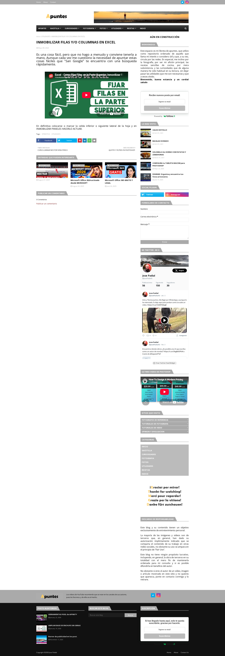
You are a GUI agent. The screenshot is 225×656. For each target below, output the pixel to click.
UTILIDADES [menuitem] (116, 28)
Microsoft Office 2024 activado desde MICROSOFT (85, 181)
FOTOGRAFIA (148, 458)
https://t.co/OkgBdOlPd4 (173, 351)
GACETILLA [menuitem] (54, 28)
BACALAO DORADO (160, 141)
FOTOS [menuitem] (103, 28)
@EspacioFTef (155, 354)
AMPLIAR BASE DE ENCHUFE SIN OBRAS (64, 625)
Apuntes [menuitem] (42, 28)
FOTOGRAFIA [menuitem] (88, 28)
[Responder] (143, 335)
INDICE (145, 473)
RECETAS (146, 470)
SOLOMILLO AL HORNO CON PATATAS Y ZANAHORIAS (169, 153)
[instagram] (187, 2)
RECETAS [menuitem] (130, 28)
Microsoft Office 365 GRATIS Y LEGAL (119, 181)
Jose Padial (148, 275)
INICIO (145, 446)
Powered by (158, 116)
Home (38, 2)
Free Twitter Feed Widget (165, 363)
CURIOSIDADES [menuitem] (71, 28)
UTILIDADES (45, 36)
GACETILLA (147, 450)
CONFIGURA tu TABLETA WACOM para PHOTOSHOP (168, 164)
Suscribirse (164, 108)
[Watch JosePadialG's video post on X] (164, 320)
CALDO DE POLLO (159, 130)
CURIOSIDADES (149, 454)
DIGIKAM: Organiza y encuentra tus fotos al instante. (167, 175)
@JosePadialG (147, 278)
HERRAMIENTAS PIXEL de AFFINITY (62, 614)
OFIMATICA (46, 134)
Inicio (38, 36)
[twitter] (182, 2)
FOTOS (145, 462)
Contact (53, 2)
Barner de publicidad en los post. (62, 636)
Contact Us (185, 652)
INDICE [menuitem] (143, 28)
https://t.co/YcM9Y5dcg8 (156, 305)
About (45, 2)
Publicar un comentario (46, 203)
